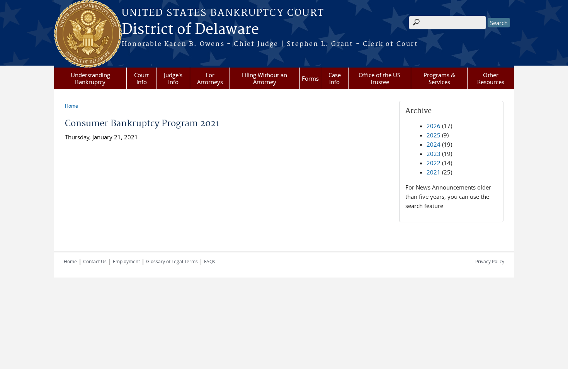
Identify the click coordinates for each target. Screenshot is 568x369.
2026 (433, 126)
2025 (433, 135)
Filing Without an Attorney (264, 78)
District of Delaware (190, 30)
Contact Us (95, 261)
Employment (126, 261)
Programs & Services (439, 78)
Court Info (141, 78)
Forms (310, 78)
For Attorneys (210, 78)
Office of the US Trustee (379, 78)
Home (71, 106)
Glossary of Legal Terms (172, 261)
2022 (433, 163)
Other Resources (490, 78)
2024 (433, 144)
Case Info (334, 78)
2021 (433, 172)
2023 (433, 153)
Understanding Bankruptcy (90, 78)
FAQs (209, 261)
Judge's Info (173, 78)
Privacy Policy (489, 261)
